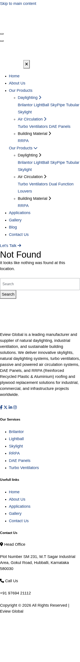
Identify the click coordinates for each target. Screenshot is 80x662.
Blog (13, 227)
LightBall (41, 105)
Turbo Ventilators (33, 126)
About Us (17, 83)
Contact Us (19, 234)
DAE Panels (59, 126)
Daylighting (28, 97)
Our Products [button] (20, 90)
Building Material (33, 198)
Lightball (16, 439)
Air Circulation (31, 119)
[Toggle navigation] (2, 41)
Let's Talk (9, 245)
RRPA (23, 140)
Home (14, 76)
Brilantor (25, 105)
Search (8, 294)
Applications (19, 213)
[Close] (26, 64)
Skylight (16, 446)
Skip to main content (18, 3)
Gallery (15, 220)
